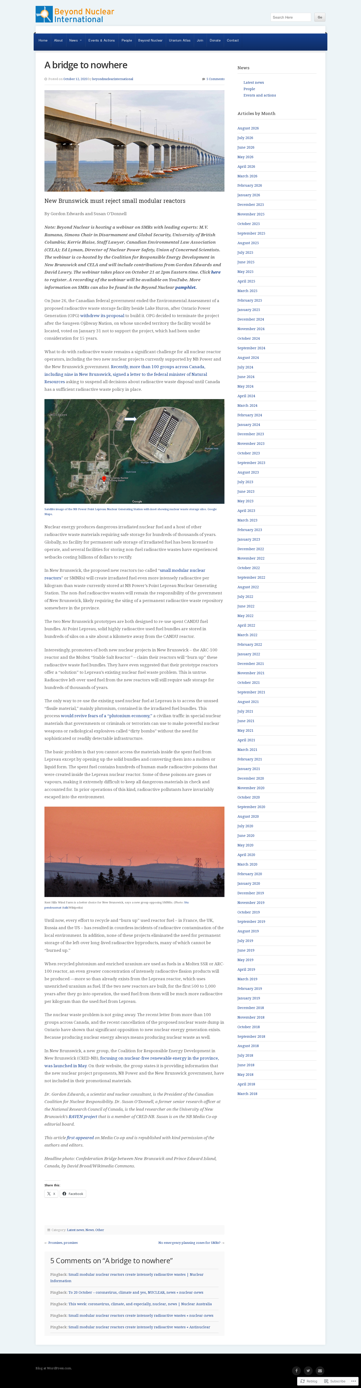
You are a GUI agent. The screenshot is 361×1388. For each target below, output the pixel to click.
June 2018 (245, 1065)
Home (43, 40)
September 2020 (251, 807)
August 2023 (248, 472)
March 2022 (247, 635)
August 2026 (248, 128)
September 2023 (251, 463)
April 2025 (246, 281)
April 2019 (246, 969)
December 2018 (250, 1008)
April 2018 (246, 1084)
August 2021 (248, 702)
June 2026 (245, 147)
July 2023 (245, 482)
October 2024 (248, 338)
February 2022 (249, 644)
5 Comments (215, 79)
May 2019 (245, 960)
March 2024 (247, 405)
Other (99, 1230)
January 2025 (248, 310)
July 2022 (245, 597)
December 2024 (250, 319)
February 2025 (249, 300)
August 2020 (248, 816)
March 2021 (247, 750)
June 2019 (245, 950)
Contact (233, 40)
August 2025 (248, 243)
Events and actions (260, 95)
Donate (215, 40)
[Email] (320, 1370)
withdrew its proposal (102, 315)
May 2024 (245, 386)
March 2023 (247, 520)
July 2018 (245, 1055)
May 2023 (245, 501)
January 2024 (248, 425)
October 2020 (248, 797)
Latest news (75, 1230)
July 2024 (245, 367)
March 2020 (247, 864)
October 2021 (248, 683)
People (127, 40)
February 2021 (249, 759)
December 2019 (250, 893)
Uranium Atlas (180, 40)
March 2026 (247, 176)
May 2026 (245, 157)
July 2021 (245, 711)
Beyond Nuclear (150, 40)
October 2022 (248, 568)
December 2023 (250, 434)
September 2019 (251, 922)
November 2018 (250, 1017)
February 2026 (249, 185)
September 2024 (251, 348)
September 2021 (251, 692)
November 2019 (250, 903)
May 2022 (245, 616)
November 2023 (250, 444)
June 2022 (245, 606)
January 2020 (248, 883)
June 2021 (245, 721)
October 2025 (248, 224)
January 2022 (248, 654)
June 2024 (245, 377)
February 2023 (249, 530)
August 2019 (248, 931)
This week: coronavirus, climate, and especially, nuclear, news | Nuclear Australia (140, 1304)
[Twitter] (308, 1370)
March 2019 (247, 979)
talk (65, 907)
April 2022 (246, 625)
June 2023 (245, 491)
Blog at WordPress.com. (54, 1368)
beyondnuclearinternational (112, 79)
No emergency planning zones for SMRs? (189, 1243)
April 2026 (246, 166)
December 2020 (250, 778)
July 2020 (245, 826)
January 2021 (248, 769)
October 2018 (248, 1027)
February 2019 (249, 989)
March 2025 (247, 291)
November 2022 (250, 558)
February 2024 (249, 415)
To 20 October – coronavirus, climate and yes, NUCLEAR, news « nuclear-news (136, 1292)
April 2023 (246, 511)
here (216, 272)
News (73, 40)
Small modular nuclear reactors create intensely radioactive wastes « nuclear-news (141, 1316)
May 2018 (245, 1075)
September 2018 (251, 1036)
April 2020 (246, 855)
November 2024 (250, 329)
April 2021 (246, 740)
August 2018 (248, 1046)
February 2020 (249, 874)
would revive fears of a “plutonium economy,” (106, 715)
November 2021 (250, 673)
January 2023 (248, 539)
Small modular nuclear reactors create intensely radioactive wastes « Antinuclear (139, 1327)
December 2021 (250, 664)
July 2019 (245, 941)
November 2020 (250, 788)
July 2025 (245, 252)
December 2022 (250, 549)
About (58, 40)
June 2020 (245, 836)
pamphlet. (186, 287)
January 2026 (248, 195)
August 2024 (248, 358)
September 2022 (251, 577)
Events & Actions (101, 40)
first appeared (80, 1137)
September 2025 (251, 233)
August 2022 (248, 587)
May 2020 (245, 845)
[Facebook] (296, 1370)
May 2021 (245, 730)
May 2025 (245, 272)
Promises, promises (63, 1243)
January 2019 (248, 998)
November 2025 (250, 214)
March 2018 (247, 1094)
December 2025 (250, 205)
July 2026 (245, 138)
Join (200, 40)
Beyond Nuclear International (75, 16)
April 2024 (246, 396)
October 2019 (248, 912)
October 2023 (248, 453)
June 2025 (245, 262)
